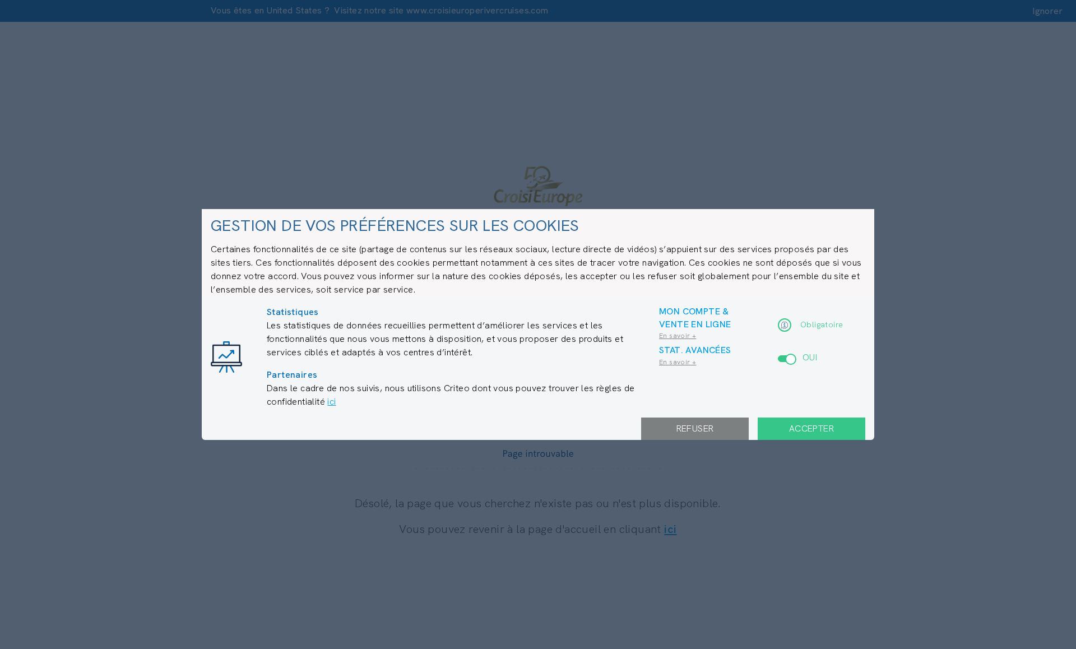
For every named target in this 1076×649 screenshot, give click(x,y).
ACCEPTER (811, 428)
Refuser (695, 428)
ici (331, 401)
